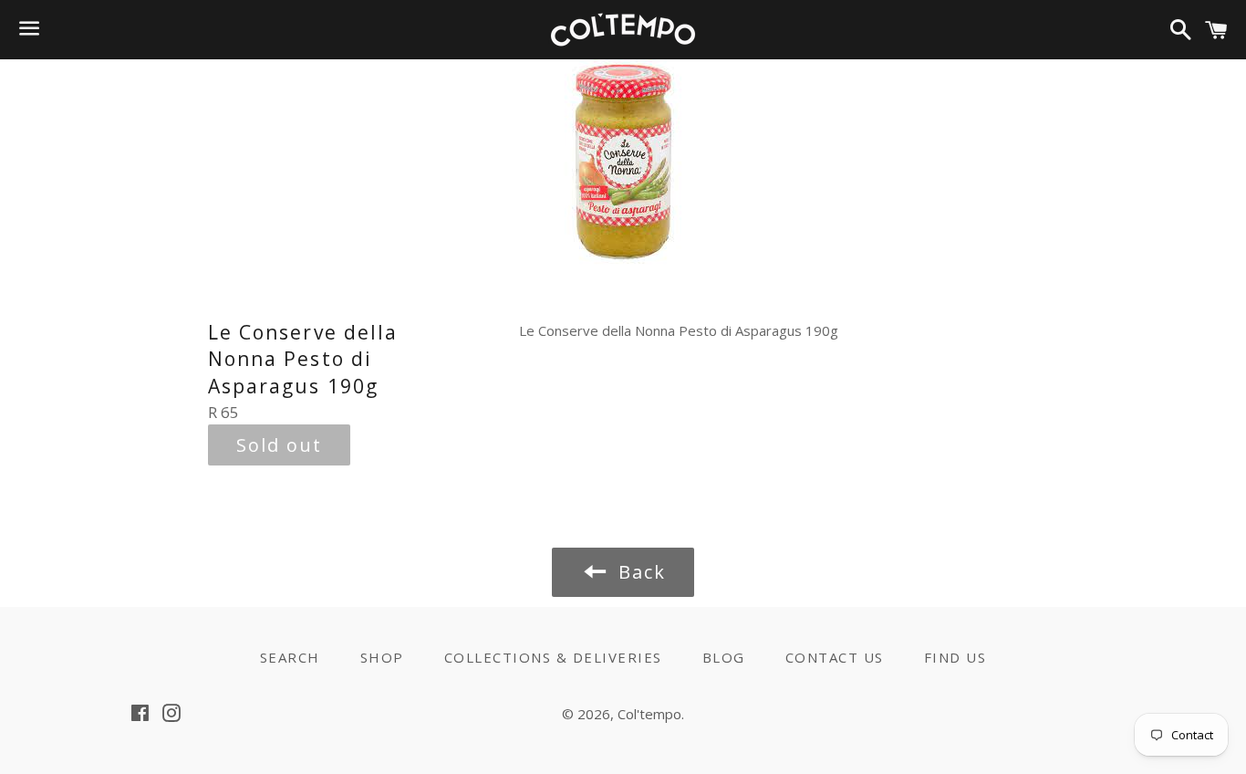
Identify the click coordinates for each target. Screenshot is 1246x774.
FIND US (955, 657)
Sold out (279, 445)
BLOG (723, 657)
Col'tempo (649, 714)
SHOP (382, 657)
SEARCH (290, 657)
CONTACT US (834, 657)
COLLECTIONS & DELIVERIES (553, 657)
